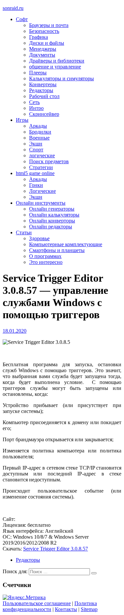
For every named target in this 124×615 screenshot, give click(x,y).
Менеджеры (42, 49)
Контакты (66, 609)
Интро (36, 108)
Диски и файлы (46, 43)
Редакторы (41, 90)
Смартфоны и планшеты (57, 250)
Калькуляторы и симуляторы (61, 78)
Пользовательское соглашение (37, 603)
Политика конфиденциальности (50, 606)
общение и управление (55, 66)
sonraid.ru (13, 8)
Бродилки (40, 132)
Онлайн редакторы (50, 226)
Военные (39, 138)
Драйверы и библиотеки (56, 61)
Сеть (34, 102)
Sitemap (89, 609)
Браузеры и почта (48, 25)
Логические (42, 191)
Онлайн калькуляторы (54, 215)
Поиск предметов (49, 161)
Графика (38, 37)
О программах (45, 256)
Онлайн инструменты (40, 203)
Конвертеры (43, 84)
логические (42, 155)
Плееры (38, 72)
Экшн (35, 143)
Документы (42, 55)
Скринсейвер (44, 114)
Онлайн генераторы (51, 209)
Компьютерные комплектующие (65, 244)
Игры (22, 120)
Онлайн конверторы (52, 220)
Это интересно (45, 262)
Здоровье (39, 238)
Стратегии (41, 167)
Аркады (38, 126)
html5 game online (35, 173)
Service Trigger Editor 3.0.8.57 (55, 548)
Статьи (24, 232)
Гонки (36, 185)
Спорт (36, 149)
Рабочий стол (44, 96)
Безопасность (44, 31)
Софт (22, 19)
